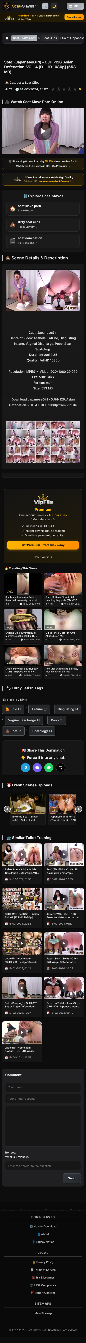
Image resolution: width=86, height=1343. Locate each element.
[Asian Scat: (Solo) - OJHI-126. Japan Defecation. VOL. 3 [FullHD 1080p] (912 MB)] (22, 854)
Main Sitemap (43, 1313)
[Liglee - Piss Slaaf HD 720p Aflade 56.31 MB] (63, 619)
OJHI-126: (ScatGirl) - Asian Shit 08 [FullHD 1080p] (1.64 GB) (22, 915)
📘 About (43, 1234)
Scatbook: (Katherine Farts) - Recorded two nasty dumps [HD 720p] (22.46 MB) (22, 599)
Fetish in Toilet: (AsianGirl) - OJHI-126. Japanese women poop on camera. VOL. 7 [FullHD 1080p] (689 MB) (64, 1005)
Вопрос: (10, 1152)
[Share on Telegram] (25, 767)
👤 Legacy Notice (43, 1241)
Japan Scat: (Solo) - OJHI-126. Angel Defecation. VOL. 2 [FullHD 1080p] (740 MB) (63, 960)
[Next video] (78, 809)
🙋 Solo (11, 709)
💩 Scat (12, 731)
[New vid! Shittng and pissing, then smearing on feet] (63, 655)
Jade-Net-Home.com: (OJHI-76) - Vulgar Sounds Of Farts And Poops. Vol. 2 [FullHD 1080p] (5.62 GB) (21, 960)
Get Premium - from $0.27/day (43, 545)
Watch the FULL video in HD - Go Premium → (43, 166)
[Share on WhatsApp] (48, 767)
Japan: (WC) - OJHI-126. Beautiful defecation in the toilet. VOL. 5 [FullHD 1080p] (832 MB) (62, 915)
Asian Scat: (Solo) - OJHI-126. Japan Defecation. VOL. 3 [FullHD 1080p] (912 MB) (22, 871)
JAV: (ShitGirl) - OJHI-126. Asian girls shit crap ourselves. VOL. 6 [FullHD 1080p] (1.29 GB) (62, 871)
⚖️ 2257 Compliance (43, 1285)
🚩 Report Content (43, 1292)
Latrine (37, 709)
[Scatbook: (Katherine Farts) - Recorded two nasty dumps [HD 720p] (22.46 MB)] (23, 584)
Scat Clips (50, 38)
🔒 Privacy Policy (43, 1262)
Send (72, 1178)
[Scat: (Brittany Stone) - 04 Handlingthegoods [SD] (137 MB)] (63, 584)
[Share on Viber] (37, 767)
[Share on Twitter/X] (60, 767)
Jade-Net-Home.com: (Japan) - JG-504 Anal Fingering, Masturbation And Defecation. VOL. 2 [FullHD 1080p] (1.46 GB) (20, 1049)
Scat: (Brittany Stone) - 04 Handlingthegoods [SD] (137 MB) (61, 599)
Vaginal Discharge (22, 720)
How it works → (43, 556)
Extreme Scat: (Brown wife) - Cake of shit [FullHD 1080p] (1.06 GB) (27, 820)
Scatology (40, 731)
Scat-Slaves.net (24, 38)
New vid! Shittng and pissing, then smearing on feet (62, 670)
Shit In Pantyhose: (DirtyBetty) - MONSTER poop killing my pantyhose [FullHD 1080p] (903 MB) (22, 670)
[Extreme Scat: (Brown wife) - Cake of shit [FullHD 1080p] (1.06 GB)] (28, 804)
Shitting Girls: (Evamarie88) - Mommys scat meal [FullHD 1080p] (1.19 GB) (21, 635)
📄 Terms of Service (43, 1269)
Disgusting (66, 709)
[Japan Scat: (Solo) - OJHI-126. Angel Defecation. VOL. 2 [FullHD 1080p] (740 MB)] (64, 943)
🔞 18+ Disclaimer (43, 1277)
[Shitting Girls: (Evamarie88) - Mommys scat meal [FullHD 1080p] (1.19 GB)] (23, 619)
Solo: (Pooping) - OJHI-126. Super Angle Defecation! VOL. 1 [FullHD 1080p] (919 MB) (21, 1005)
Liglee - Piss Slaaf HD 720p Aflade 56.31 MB (60, 634)
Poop (55, 720)
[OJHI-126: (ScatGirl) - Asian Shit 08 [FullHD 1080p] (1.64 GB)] (22, 899)
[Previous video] (7, 809)
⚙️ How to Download (43, 1226)
